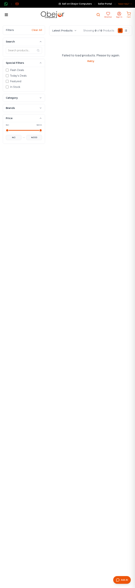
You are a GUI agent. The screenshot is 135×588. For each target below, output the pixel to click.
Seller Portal (105, 3)
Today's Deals (18, 75)
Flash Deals (17, 70)
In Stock (15, 87)
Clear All (37, 30)
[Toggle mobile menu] (6, 14)
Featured (15, 81)
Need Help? (123, 3)
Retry (90, 61)
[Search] (98, 15)
